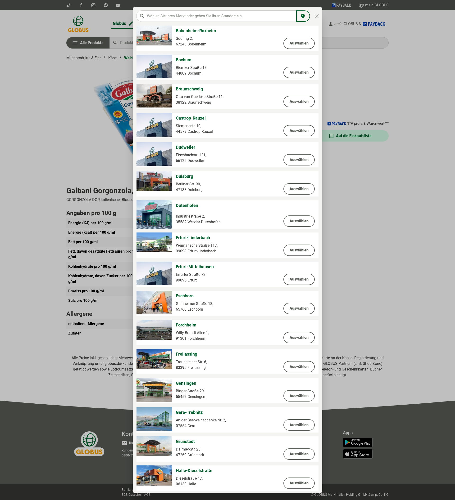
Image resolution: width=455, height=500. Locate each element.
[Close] (317, 16)
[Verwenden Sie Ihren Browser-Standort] (303, 16)
